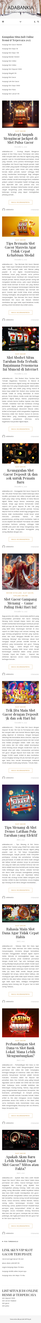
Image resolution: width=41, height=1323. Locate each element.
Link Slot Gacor (14, 81)
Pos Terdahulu (11, 1241)
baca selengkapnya (20, 202)
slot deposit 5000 (8, 1298)
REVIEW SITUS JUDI (14, 593)
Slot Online (12, 61)
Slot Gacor (12, 77)
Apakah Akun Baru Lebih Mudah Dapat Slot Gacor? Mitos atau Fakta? (20, 1162)
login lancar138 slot (17, 1259)
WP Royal (28, 1319)
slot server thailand (9, 1301)
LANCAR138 (15, 1263)
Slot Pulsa (12, 89)
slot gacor (5, 1303)
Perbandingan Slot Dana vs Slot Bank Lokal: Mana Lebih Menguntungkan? (20, 1050)
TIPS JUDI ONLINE (20, 596)
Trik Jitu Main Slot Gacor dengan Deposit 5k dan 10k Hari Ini (20, 714)
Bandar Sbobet (14, 57)
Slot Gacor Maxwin (15, 45)
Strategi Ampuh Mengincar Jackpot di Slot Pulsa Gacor (20, 138)
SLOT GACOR (20, 131)
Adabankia (20, 7)
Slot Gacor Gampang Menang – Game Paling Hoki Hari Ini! (20, 603)
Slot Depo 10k (14, 53)
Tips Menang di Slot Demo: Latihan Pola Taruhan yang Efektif (20, 831)
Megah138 (12, 73)
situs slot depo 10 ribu (17, 1275)
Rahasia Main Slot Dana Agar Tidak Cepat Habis (20, 933)
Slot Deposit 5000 (15, 69)
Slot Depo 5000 (14, 85)
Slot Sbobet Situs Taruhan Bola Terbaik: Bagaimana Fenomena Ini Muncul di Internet (20, 363)
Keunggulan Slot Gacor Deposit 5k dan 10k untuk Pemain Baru (20, 476)
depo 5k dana (19, 1267)
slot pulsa (5, 1306)
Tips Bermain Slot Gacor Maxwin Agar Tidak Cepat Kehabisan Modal (20, 249)
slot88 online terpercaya (17, 1271)
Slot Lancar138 (14, 94)
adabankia (10, 210)
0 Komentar (35, 210)
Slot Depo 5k (13, 49)
